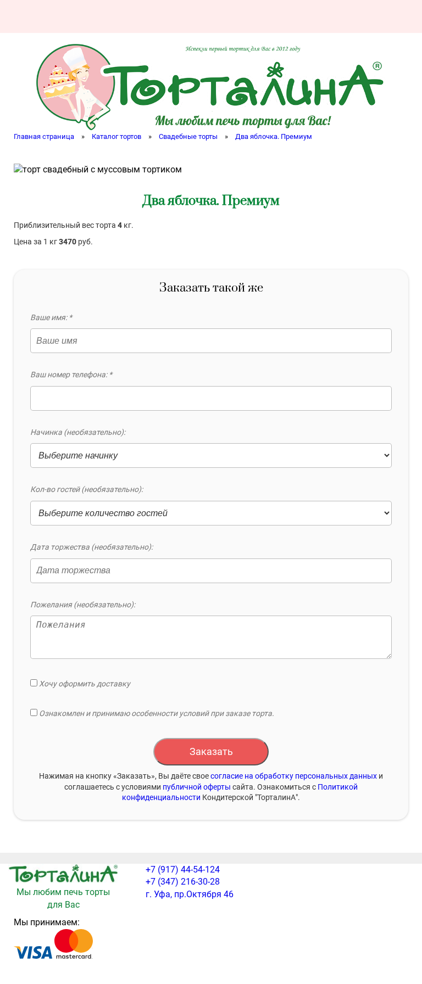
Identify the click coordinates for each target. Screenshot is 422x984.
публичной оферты (197, 786)
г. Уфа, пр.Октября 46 (190, 894)
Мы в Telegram (397, 16)
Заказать (211, 751)
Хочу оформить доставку (83, 683)
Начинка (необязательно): (77, 432)
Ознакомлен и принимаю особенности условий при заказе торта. (155, 713)
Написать (338, 16)
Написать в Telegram (368, 16)
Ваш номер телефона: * (71, 374)
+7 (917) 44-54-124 (183, 869)
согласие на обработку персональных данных (293, 775)
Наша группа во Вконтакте (308, 16)
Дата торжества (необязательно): (91, 547)
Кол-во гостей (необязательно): (86, 489)
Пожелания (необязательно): (82, 604)
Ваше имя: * (51, 317)
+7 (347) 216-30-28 (183, 881)
